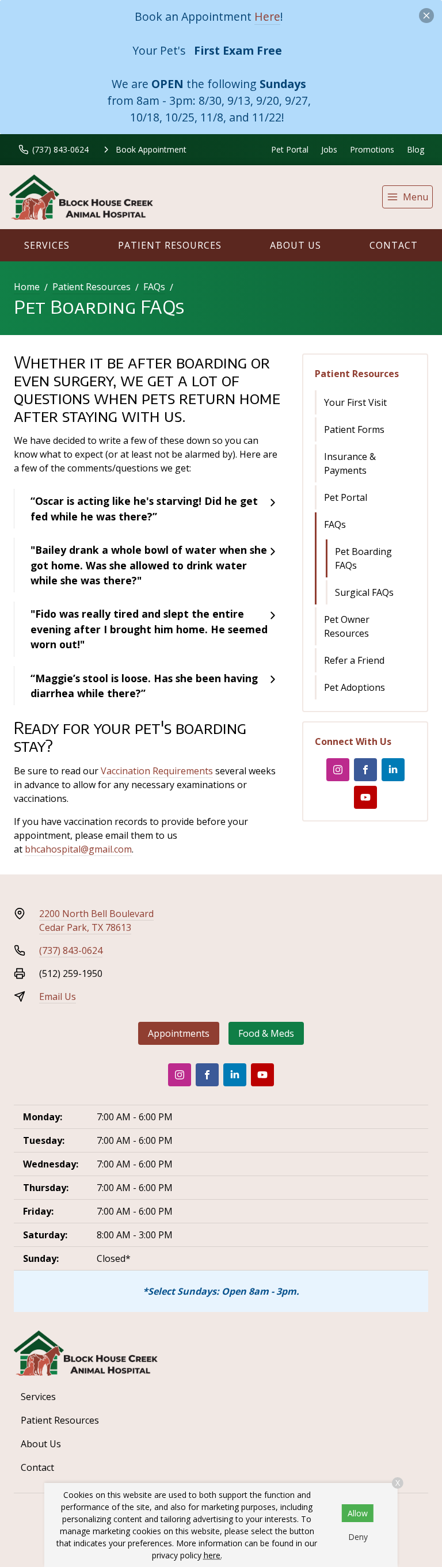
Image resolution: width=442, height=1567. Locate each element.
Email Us (57, 996)
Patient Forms (354, 429)
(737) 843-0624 (70, 950)
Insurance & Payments (350, 463)
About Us (295, 245)
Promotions (372, 149)
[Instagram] (337, 769)
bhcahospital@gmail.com (78, 849)
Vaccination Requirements (157, 771)
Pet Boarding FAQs (363, 558)
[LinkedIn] (393, 769)
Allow (358, 1513)
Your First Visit (355, 402)
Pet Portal (289, 149)
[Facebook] (365, 769)
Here (267, 16)
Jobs (329, 149)
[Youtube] (365, 797)
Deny (358, 1536)
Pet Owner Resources (346, 626)
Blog (415, 149)
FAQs (154, 286)
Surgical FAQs (364, 592)
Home (27, 286)
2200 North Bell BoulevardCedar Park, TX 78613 (96, 920)
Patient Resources (170, 245)
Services (47, 245)
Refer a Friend (354, 660)
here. (213, 1555)
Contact (393, 245)
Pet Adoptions (354, 687)
